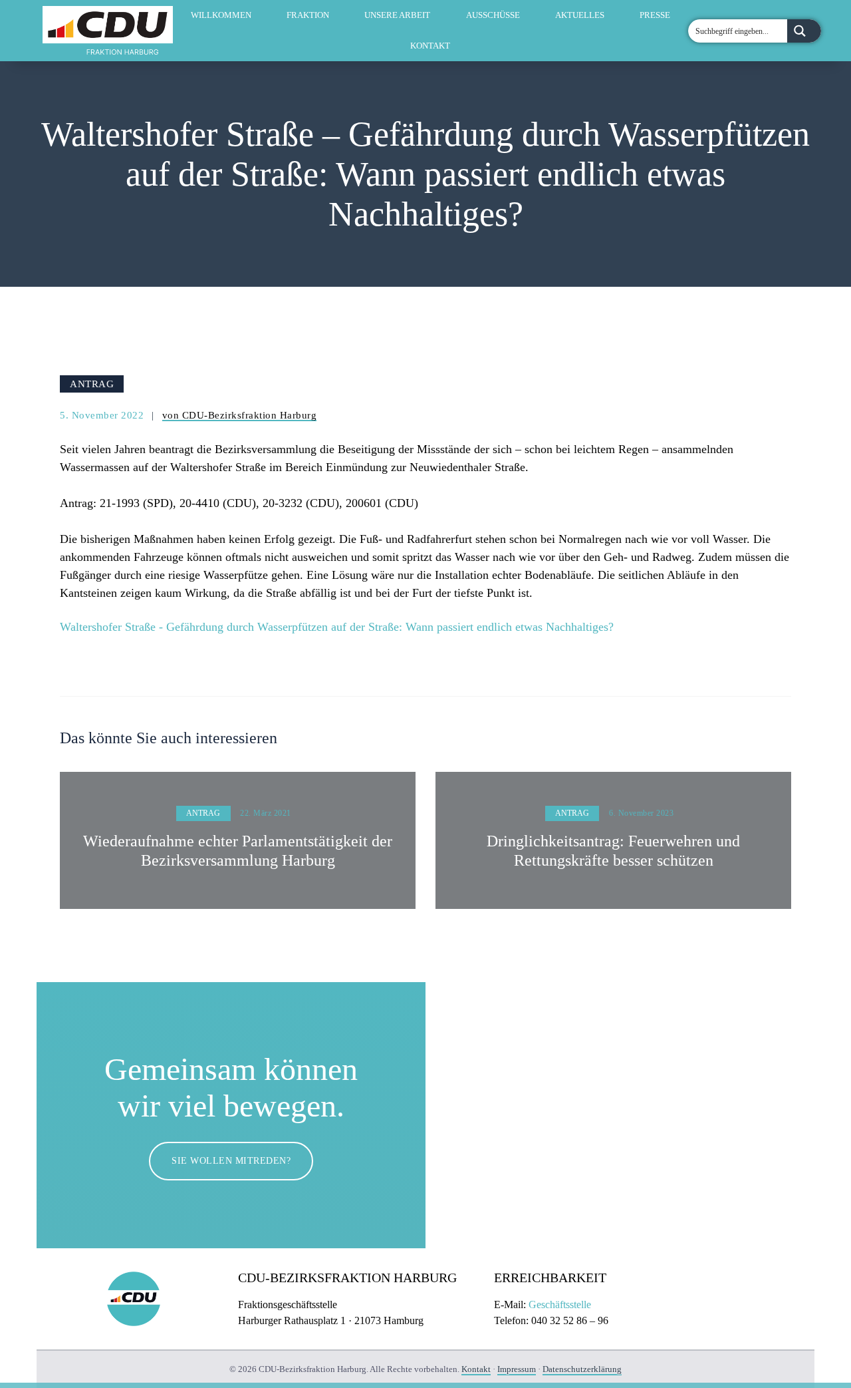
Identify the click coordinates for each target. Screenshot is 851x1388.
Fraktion (308, 15)
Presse (655, 15)
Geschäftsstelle (560, 1304)
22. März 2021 (265, 813)
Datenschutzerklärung (582, 1369)
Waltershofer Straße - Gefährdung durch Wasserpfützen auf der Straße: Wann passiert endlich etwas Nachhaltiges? (337, 626)
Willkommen (221, 15)
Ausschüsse (493, 15)
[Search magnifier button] (804, 31)
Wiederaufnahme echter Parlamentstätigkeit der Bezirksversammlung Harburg (237, 850)
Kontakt (430, 46)
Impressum (516, 1369)
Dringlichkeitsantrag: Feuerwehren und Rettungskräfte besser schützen (613, 850)
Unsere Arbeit (397, 15)
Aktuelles (579, 15)
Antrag (92, 383)
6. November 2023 (641, 813)
